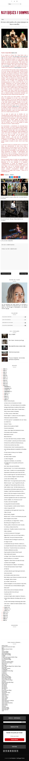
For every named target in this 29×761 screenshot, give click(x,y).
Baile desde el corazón (8, 434)
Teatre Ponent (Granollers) (7, 702)
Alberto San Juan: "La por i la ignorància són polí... (14, 482)
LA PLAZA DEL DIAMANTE (7, 240)
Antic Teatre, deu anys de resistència (11, 466)
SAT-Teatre (4, 689)
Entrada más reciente (6, 273)
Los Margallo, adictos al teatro (10, 579)
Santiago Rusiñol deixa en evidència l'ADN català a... (14, 407)
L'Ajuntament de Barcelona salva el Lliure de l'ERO (14, 472)
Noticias (19, 26)
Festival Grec (4, 664)
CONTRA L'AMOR (7, 454)
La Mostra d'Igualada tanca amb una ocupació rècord (15, 497)
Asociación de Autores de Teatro (8, 646)
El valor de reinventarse (9, 428)
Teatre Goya (4, 696)
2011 (4, 613)
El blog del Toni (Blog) (6, 654)
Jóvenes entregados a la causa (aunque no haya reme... (15, 583)
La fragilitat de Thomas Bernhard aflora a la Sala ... (14, 485)
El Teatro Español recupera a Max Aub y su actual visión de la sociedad (14, 197)
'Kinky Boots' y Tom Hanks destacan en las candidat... (15, 405)
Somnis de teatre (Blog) (6, 690)
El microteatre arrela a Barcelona (10, 432)
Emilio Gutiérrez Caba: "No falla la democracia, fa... (14, 487)
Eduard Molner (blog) (6, 653)
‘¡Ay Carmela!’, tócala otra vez (10, 581)
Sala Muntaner (5, 688)
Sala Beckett (4, 685)
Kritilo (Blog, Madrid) (6, 668)
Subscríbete (14, 739)
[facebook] (12, 1)
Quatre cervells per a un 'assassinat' (11, 558)
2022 (4, 370)
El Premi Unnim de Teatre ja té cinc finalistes (13, 452)
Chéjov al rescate (7, 512)
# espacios (6, 174)
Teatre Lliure (4, 699)
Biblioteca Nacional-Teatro (7, 649)
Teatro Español (25, 26)
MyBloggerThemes (20, 758)
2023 (4, 369)
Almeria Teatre (5, 645)
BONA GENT (6, 587)
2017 (4, 378)
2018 (4, 377)
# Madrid (12, 174)
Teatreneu (4, 706)
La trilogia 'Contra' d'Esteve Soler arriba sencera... (14, 556)
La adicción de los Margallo (9, 562)
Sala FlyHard (4, 686)
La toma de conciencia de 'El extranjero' (12, 533)
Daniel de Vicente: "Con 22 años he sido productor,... (15, 468)
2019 (4, 375)
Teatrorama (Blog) (5, 708)
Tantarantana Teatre (6, 692)
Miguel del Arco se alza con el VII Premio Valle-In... (14, 535)
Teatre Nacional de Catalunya (8, 700)
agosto (6, 393)
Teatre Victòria (5, 705)
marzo (6, 607)
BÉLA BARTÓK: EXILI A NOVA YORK (17, 346)
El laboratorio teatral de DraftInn (11, 417)
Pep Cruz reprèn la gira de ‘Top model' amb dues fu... (15, 474)
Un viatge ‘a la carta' (8, 541)
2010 (4, 615)
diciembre (6, 386)
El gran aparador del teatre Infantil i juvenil (13, 552)
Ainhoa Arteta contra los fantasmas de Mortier (13, 589)
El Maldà (3, 655)
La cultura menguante (8, 458)
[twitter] (14, 1)
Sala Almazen (4, 684)
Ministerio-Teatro (5, 675)
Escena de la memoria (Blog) (7, 661)
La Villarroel (4, 673)
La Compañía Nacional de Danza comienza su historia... (15, 545)
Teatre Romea (4, 704)
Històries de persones (14, 352)
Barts (3, 648)
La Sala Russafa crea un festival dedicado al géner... (14, 585)
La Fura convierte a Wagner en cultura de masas (14, 476)
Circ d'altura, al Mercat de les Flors (11, 527)
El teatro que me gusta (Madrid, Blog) (9, 657)
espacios (12, 26)
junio (5, 396)
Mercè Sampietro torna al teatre (10, 518)
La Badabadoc (4, 669)
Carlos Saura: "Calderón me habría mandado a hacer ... (15, 603)
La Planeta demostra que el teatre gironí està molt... (14, 571)
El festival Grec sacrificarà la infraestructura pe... (14, 442)
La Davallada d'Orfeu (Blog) (7, 670)
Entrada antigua (23, 273)
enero (5, 610)
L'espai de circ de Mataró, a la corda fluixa (12, 460)
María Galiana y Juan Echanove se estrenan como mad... (15, 577)
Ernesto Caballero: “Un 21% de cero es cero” (13, 499)
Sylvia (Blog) (4, 691)
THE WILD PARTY (8, 594)
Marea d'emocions (7, 436)
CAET (3, 650)
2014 (4, 383)
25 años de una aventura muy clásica (11, 445)
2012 (4, 612)
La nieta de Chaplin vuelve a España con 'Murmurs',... (15, 596)
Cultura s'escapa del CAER (9, 508)
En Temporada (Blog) (6, 658)
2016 (4, 380)
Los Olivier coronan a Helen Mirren (11, 413)
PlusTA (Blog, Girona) (6, 678)
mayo (5, 397)
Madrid (16, 26)
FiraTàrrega (4, 665)
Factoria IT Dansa (7, 424)
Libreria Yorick (4, 674)
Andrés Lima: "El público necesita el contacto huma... (15, 529)
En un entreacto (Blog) (6, 659)
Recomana (4, 681)
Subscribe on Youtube (7, 322)
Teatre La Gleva (5, 697)
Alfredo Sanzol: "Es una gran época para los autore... (15, 480)
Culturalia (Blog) (5, 652)
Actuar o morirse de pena (9, 400)
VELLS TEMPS (12, 334)
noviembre (7, 388)
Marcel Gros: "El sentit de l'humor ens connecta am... (15, 547)
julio (5, 394)
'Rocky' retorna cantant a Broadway (11, 411)
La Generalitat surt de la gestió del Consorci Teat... (14, 510)
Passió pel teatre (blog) (6, 677)
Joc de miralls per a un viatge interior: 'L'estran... (14, 520)
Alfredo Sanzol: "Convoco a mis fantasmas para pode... (15, 516)
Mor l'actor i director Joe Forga (16, 340)
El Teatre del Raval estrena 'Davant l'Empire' (13, 566)
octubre (6, 389)
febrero (6, 608)
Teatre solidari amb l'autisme (10, 554)
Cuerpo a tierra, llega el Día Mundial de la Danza (14, 430)
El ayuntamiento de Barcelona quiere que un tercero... (15, 489)
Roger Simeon (4, 683)
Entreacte (4, 660)
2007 (4, 620)
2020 (4, 373)
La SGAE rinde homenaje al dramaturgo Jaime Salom (14, 601)
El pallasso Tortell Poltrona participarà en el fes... (14, 491)
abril (5, 399)
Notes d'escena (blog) (6, 676)
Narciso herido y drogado (9, 514)
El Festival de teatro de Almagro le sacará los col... (14, 539)
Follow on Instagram (7, 325)
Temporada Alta (5, 709)
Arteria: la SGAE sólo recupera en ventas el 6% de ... (15, 493)
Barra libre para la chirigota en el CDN (12, 522)
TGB (3, 710)
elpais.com (14, 52)
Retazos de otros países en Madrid (11, 426)
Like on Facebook (6, 319)
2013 (4, 385)
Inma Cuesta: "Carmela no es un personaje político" (14, 470)
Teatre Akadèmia (5, 694)
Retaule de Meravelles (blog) (7, 682)
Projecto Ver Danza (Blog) (7, 680)
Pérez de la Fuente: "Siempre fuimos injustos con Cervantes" (12, 219)
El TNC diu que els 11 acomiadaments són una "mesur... (15, 419)
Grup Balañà (4, 667)
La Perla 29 (4, 671)
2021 (4, 372)
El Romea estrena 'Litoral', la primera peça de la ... (14, 447)
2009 (4, 617)
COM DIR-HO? (7, 605)
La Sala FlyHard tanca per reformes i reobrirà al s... (14, 543)
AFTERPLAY (6, 568)
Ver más (7, 308)
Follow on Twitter (6, 316)
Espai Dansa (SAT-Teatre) (7, 662)
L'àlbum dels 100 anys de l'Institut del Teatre (13, 537)
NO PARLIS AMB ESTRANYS (10, 456)
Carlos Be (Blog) (5, 651)
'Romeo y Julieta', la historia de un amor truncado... (14, 524)
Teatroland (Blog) (5, 707)
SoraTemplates (12, 758)
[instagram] (17, 1)
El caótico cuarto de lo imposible (10, 501)
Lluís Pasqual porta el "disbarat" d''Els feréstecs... (14, 564)
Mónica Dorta (16, 106)
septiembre (7, 391)
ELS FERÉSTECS (7, 421)
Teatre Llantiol (5, 698)
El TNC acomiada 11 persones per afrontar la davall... (15, 440)
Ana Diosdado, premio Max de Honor (11, 575)
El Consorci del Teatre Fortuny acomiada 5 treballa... (15, 438)
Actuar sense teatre (8, 573)
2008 (4, 618)
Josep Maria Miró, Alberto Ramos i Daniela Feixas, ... (14, 409)
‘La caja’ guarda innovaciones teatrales (12, 503)
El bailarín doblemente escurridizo (11, 550)
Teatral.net (4, 693)
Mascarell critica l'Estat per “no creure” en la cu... (14, 495)
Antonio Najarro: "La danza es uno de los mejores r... (15, 415)
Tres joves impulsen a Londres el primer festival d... (14, 506)
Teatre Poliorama (5, 701)
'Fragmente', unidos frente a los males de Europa (14, 560)
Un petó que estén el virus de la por (11, 592)
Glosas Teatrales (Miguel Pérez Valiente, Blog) (11, 666)
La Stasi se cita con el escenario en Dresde (12, 403)
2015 (4, 382)
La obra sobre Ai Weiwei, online (10, 478)
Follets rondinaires (8, 531)
